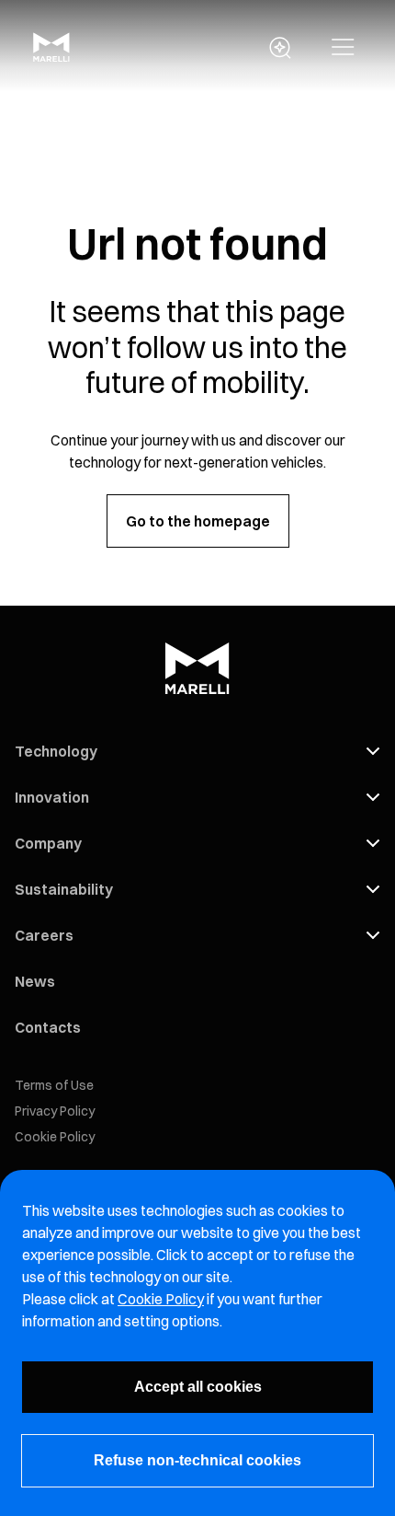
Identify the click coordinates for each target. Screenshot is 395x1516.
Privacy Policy (55, 1111)
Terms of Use (54, 1085)
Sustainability (64, 889)
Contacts (48, 1027)
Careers (44, 935)
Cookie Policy (55, 1136)
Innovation (52, 797)
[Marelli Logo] (51, 56)
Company (48, 843)
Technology (56, 751)
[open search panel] (280, 48)
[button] (343, 48)
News (35, 981)
